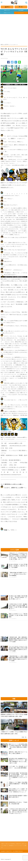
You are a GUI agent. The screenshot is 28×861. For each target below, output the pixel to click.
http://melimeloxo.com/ (8, 195)
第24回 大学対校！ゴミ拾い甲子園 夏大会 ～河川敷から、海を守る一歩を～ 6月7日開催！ (18, 566)
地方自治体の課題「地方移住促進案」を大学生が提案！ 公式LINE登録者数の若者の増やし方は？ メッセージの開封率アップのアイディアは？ (18, 776)
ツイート (12, 62)
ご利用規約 (10, 845)
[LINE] (19, 62)
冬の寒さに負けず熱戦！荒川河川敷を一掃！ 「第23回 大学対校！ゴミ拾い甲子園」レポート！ (18, 597)
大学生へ (5, 845)
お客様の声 (18, 843)
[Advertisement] (14, 28)
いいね (8, 62)
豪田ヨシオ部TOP (4, 44)
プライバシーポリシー (19, 845)
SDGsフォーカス (7, 10)
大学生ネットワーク (7, 12)
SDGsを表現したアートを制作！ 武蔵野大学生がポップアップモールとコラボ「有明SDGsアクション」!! (18, 790)
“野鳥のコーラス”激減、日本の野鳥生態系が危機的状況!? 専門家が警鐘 (18, 784)
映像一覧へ (24, 737)
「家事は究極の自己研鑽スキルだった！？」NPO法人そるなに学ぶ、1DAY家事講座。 (18, 574)
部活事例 (12, 843)
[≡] (14, 2)
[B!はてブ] (16, 62)
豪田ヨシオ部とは (5, 843)
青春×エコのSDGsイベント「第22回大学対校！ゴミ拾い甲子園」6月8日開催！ (18, 615)
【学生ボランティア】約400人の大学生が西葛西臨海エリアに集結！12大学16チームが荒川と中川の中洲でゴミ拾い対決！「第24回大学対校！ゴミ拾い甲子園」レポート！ (18, 556)
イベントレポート (13, 44)
